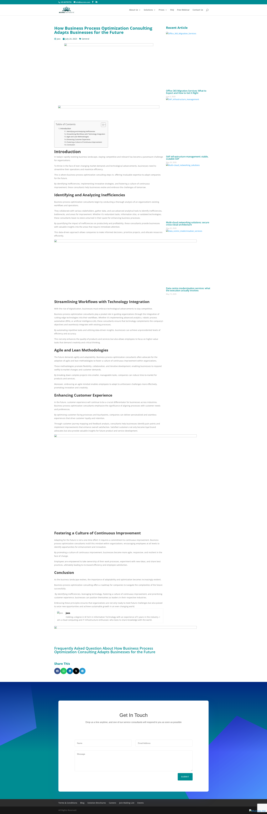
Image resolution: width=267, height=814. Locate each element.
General (85, 38)
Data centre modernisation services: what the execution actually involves (188, 289)
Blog (82, 802)
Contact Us (198, 10)
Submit (185, 777)
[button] (57, 671)
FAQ (172, 10)
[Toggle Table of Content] (102, 124)
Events (140, 802)
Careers (112, 802)
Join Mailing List (126, 802)
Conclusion (71, 145)
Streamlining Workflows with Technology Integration (86, 134)
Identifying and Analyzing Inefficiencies (81, 131)
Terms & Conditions (67, 802)
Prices (161, 10)
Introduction (65, 128)
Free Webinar (183, 10)
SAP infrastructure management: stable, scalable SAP (187, 157)
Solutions (148, 10)
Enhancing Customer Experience (78, 139)
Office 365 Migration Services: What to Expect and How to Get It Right (186, 92)
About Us (133, 10)
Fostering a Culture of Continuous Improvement (84, 142)
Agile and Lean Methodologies (78, 137)
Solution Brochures (96, 802)
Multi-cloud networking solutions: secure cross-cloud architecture (187, 223)
